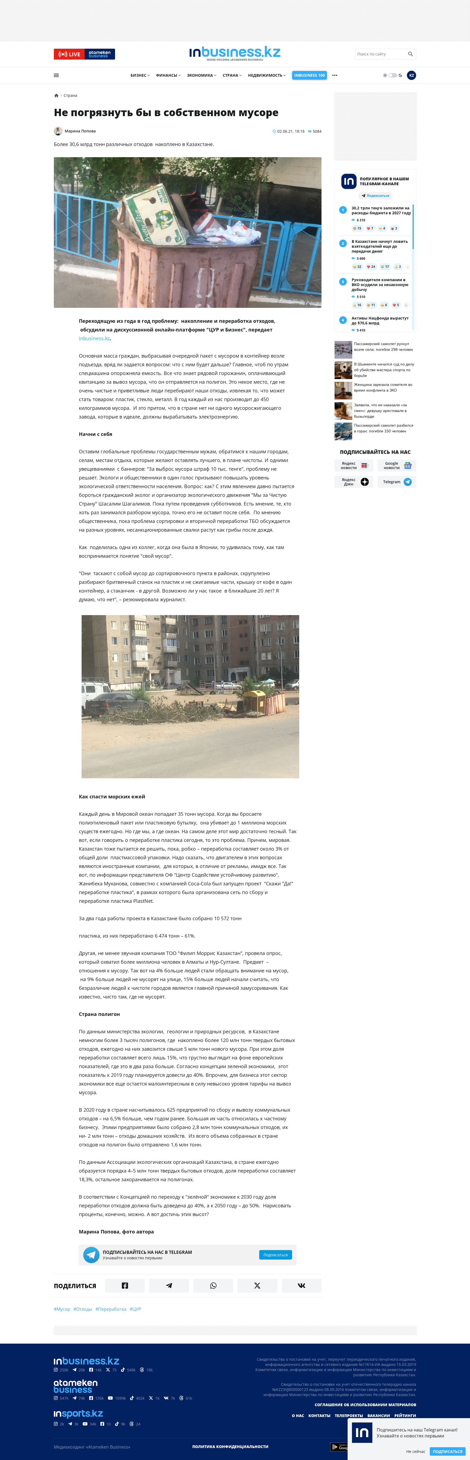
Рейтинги (405, 1415)
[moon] (400, 75)
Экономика (200, 75)
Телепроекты (349, 1415)
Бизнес (138, 75)
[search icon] (410, 54)
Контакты (319, 1415)
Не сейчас (415, 1451)
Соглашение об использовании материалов (365, 1404)
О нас (298, 1415)
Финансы (166, 75)
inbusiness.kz (94, 338)
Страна (230, 75)
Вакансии (378, 1415)
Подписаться (447, 1451)
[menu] (56, 75)
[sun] (385, 75)
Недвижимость (265, 75)
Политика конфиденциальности (230, 1446)
